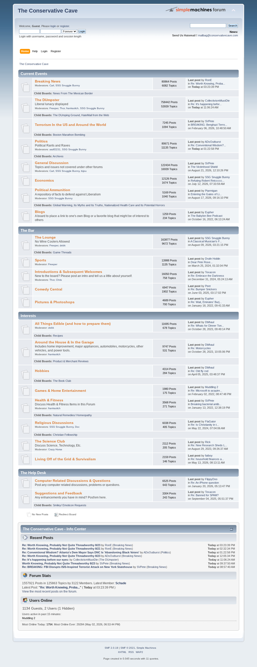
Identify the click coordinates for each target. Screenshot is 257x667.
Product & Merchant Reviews (71, 361)
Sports (40, 260)
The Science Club (50, 441)
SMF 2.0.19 (111, 647)
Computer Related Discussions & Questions (72, 481)
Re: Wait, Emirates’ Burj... (206, 302)
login (53, 26)
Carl (51, 85)
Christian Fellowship (65, 434)
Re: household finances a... (207, 459)
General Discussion (52, 163)
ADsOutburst (213, 141)
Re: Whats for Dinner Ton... (207, 325)
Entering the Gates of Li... (206, 194)
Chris (59, 279)
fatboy (209, 455)
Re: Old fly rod (199, 371)
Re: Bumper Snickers (204, 289)
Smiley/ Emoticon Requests (69, 505)
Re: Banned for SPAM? (205, 495)
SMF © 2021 (127, 647)
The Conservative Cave (48, 11)
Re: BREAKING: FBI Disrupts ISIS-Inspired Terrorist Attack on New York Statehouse (77, 566)
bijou (84, 171)
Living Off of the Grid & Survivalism (65, 459)
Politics (41, 141)
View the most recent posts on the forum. (49, 591)
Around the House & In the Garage (64, 342)
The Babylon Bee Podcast (206, 215)
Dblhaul (209, 322)
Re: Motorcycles (201, 348)
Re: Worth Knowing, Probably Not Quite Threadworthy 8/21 (61, 548)
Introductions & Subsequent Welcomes (68, 272)
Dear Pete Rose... (202, 262)
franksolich (72, 108)
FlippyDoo (211, 479)
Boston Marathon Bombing (69, 134)
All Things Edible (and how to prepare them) (73, 324)
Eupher (209, 212)
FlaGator (210, 421)
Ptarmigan (211, 190)
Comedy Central (48, 289)
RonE (208, 80)
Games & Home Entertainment (60, 391)
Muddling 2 (211, 387)
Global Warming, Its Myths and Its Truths (78, 205)
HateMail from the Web (95, 115)
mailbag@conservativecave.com (218, 35)
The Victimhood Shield (204, 166)
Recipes (58, 335)
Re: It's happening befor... (206, 104)
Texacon (210, 272)
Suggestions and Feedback (58, 493)
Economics (44, 180)
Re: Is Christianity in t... (205, 424)
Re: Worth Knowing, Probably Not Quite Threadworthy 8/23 (61, 545)
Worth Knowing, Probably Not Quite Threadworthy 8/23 (58, 563)
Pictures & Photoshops (55, 302)
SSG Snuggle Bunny (67, 85)
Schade (120, 583)
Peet (208, 285)
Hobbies (42, 371)
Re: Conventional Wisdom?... (208, 145)
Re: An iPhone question (205, 482)
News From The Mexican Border (73, 93)
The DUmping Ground (66, 115)
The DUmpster (47, 100)
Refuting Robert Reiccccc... (207, 180)
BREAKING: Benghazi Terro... (209, 124)
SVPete (209, 121)
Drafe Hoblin (212, 258)
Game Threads (62, 252)
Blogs (40, 212)
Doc (77, 426)
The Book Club (62, 380)
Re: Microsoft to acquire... (206, 390)
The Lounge (45, 237)
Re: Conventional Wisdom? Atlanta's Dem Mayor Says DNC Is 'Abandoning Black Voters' (80, 552)
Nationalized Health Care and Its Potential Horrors (134, 205)
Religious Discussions (54, 423)
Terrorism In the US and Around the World (70, 125)
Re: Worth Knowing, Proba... (208, 83)
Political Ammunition (52, 190)
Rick (208, 441)
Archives (58, 156)
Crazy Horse (55, 449)
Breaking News (47, 81)
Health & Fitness (49, 400)
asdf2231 (54, 149)
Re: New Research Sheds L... (209, 445)
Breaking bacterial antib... (206, 404)
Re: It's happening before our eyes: (45, 559)
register (64, 26)
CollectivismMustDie (217, 100)
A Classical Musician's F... (206, 241)
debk (63, 245)
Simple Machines (146, 647)
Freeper (53, 108)
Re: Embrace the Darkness (207, 275)
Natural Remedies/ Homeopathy (72, 415)
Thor (62, 108)
